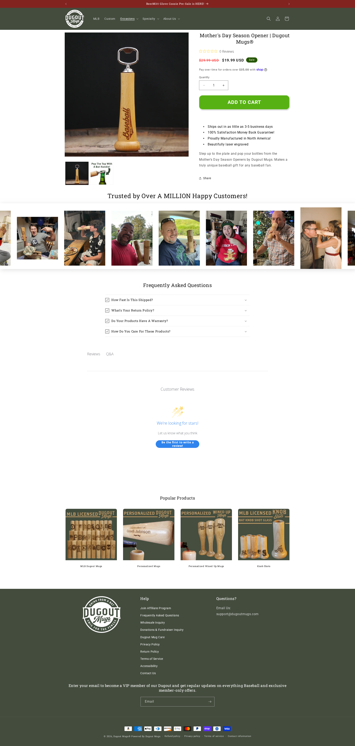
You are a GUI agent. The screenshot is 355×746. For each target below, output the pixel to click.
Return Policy (149, 651)
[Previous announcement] (65, 4)
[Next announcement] (289, 4)
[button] (129, 18)
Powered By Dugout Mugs (145, 736)
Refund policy (172, 736)
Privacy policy (192, 736)
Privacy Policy (150, 644)
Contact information (239, 736)
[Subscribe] (209, 701)
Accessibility (149, 666)
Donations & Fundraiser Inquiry (161, 629)
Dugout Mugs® (121, 736)
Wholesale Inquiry (152, 622)
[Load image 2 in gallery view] (101, 173)
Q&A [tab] (110, 353)
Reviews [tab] (93, 353)
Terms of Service (151, 658)
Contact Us (148, 673)
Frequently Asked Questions (159, 615)
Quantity (204, 77)
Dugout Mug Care (152, 637)
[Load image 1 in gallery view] (77, 173)
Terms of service (214, 736)
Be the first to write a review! (177, 444)
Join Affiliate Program (155, 608)
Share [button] (207, 178)
